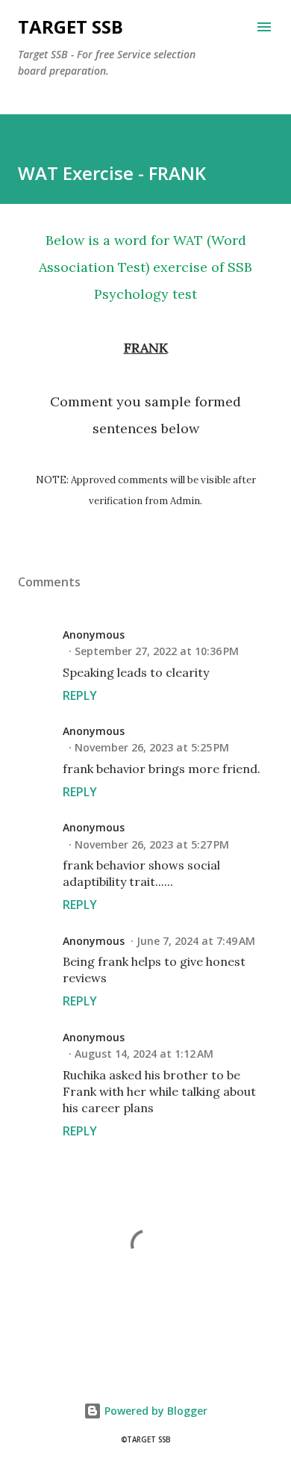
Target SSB (70, 26)
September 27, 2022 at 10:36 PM (157, 651)
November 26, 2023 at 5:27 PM (152, 844)
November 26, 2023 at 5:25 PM (152, 747)
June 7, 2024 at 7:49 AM (196, 941)
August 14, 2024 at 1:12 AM (144, 1053)
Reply (80, 695)
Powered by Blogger (154, 1411)
